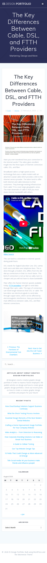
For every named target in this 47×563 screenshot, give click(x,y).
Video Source (9, 254)
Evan (9, 110)
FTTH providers (15, 285)
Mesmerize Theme (25, 554)
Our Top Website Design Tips (23, 449)
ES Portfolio (16, 3)
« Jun (22, 514)
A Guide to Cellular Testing (23, 444)
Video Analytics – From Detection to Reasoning (23, 432)
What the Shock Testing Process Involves (23, 413)
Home (16, 110)
